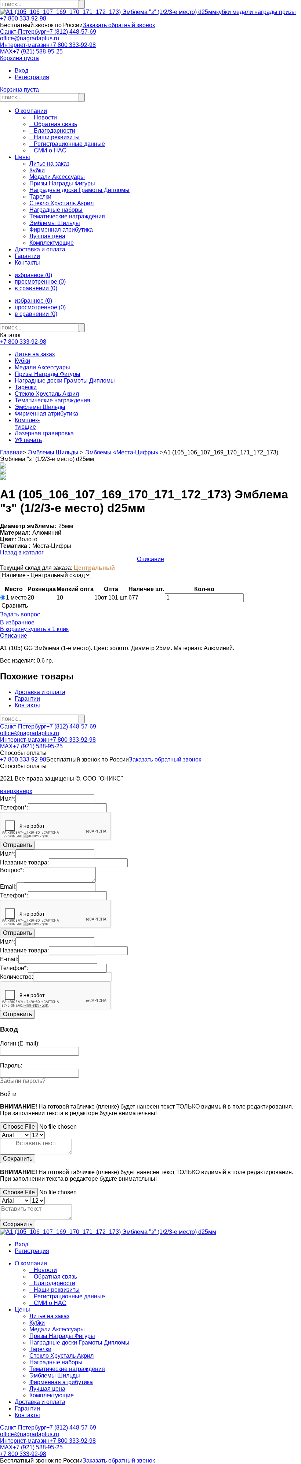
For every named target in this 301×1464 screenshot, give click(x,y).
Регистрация (32, 77)
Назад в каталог (22, 552)
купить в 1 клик (48, 629)
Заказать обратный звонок (119, 25)
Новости (43, 117)
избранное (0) (33, 275)
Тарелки (26, 387)
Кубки (22, 361)
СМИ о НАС (47, 150)
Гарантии (27, 256)
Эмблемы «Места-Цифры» (122, 452)
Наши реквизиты (54, 137)
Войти (8, 1094)
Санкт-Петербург (23, 32)
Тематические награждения (52, 400)
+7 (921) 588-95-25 (38, 51)
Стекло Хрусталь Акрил (47, 394)
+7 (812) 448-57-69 (71, 32)
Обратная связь (53, 124)
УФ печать (28, 440)
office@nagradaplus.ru (29, 38)
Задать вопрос (20, 614)
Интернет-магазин (25, 45)
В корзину (13, 629)
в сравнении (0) (36, 288)
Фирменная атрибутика (46, 413)
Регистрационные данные (67, 144)
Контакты (27, 262)
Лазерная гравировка (44, 433)
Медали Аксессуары (42, 367)
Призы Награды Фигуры (47, 374)
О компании (31, 111)
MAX (6, 51)
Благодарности (52, 131)
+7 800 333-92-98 (23, 18)
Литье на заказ (35, 354)
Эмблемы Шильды (40, 407)
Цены (22, 157)
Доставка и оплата (40, 249)
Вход (21, 70)
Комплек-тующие (27, 423)
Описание (150, 559)
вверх (8, 791)
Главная (11, 452)
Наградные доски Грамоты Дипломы (65, 380)
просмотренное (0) (40, 282)
